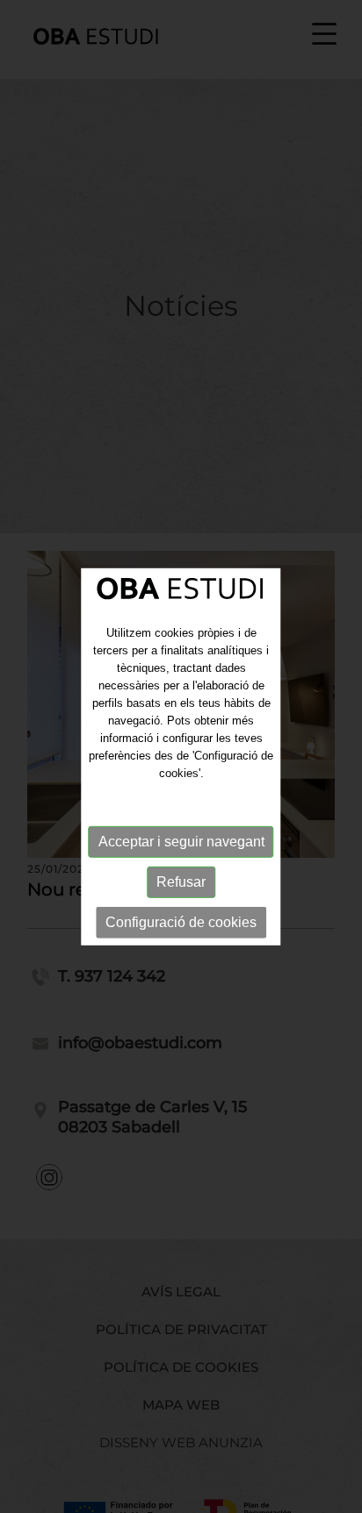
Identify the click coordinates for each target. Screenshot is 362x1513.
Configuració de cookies (181, 921)
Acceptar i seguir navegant (181, 840)
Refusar (181, 881)
